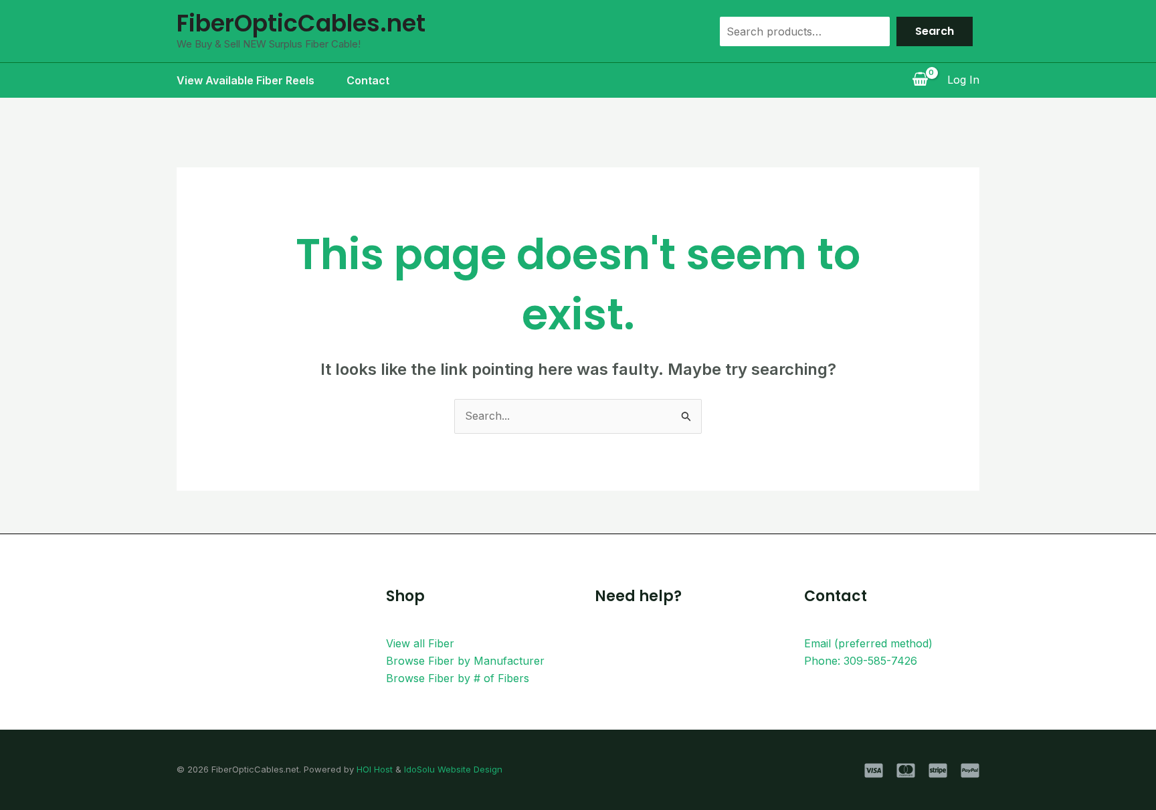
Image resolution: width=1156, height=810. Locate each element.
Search (934, 31)
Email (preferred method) (868, 643)
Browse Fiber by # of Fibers (457, 678)
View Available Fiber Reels (245, 80)
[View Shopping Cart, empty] (920, 80)
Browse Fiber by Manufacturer (465, 660)
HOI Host (375, 769)
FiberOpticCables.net (301, 23)
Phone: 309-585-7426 (860, 660)
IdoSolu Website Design (453, 769)
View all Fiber (420, 643)
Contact (368, 80)
